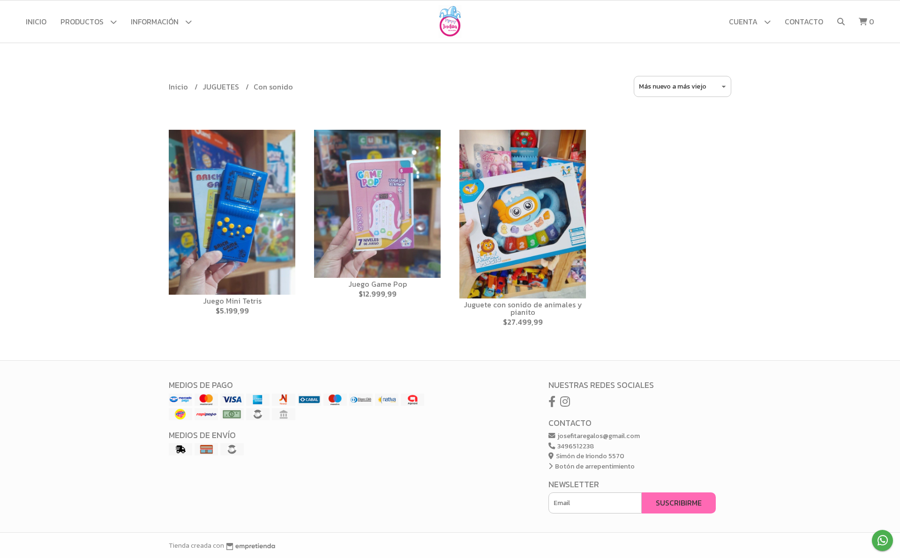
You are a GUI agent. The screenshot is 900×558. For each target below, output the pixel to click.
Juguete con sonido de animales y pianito (523, 308)
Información (155, 21)
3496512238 (575, 446)
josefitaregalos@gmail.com (598, 436)
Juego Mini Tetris (232, 300)
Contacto (804, 21)
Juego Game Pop (377, 284)
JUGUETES (221, 86)
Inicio (36, 21)
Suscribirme (679, 502)
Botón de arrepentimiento (594, 466)
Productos (82, 21)
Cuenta (744, 21)
